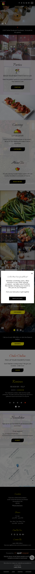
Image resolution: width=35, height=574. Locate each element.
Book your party (17, 298)
